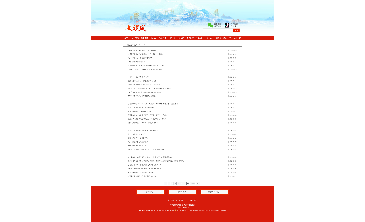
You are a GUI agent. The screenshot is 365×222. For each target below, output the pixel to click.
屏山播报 (144, 38)
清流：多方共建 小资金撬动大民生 (139, 111)
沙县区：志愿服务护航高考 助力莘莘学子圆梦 (143, 130)
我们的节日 (227, 38)
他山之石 (237, 38)
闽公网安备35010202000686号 (187, 210)
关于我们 (171, 200)
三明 (143, 45)
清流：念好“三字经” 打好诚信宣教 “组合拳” (142, 81)
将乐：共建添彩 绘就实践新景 (138, 142)
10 (188, 183)
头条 (131, 38)
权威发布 (153, 38)
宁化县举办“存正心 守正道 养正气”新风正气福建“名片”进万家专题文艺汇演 (153, 104)
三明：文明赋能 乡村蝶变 (136, 62)
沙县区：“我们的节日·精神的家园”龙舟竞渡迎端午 (145, 69)
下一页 (192, 183)
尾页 (197, 183)
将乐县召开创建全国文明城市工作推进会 (141, 172)
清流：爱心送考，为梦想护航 (138, 138)
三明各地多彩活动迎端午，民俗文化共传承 (142, 50)
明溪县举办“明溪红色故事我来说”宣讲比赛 (142, 176)
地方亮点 (137, 45)
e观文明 (181, 38)
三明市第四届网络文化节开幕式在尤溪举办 (142, 96)
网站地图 (193, 200)
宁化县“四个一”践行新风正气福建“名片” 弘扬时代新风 (146, 149)
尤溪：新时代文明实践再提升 (138, 146)
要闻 (137, 38)
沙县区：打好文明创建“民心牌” (138, 77)
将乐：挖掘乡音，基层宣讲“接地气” (140, 58)
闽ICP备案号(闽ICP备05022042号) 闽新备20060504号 (156, 210)
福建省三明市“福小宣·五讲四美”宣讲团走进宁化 (144, 84)
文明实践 (199, 38)
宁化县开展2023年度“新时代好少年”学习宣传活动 (144, 165)
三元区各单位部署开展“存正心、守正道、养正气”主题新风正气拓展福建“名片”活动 (156, 161)
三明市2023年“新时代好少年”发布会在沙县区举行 (144, 168)
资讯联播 (162, 38)
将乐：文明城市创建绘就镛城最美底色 (141, 107)
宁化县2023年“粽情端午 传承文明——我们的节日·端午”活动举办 (149, 88)
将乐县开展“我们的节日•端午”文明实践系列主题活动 (145, 54)
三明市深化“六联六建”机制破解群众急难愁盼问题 (144, 92)
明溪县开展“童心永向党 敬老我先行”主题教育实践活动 (146, 65)
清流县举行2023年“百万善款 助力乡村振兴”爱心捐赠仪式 (147, 119)
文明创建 (208, 38)
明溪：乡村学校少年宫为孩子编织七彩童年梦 (143, 123)
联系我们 (182, 200)
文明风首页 (129, 45)
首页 (126, 38)
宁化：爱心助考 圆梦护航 (136, 134)
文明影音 (217, 38)
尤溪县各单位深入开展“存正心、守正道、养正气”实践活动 (147, 115)
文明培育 (190, 38)
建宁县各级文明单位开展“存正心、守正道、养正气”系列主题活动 (150, 157)
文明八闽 (171, 38)
